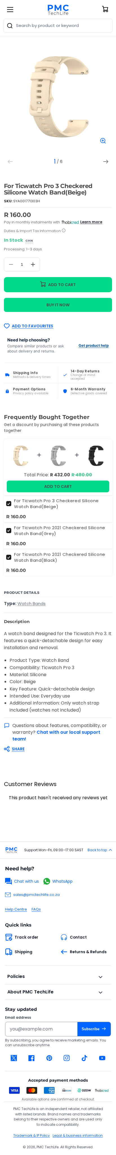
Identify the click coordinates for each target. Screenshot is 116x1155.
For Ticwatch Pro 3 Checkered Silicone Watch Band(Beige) (56, 503)
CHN (29, 241)
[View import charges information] (64, 230)
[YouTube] (102, 1058)
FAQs (36, 909)
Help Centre (16, 909)
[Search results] (10, 25)
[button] (55, 749)
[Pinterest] (49, 1058)
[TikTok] (84, 1058)
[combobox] (58, 25)
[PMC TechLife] (58, 9)
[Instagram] (67, 1058)
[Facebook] (32, 1058)
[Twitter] (14, 1058)
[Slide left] (10, 161)
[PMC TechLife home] (11, 850)
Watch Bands (31, 603)
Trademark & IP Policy (31, 1135)
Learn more (91, 221)
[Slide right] (106, 161)
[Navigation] (10, 9)
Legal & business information (78, 1135)
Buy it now (58, 305)
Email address (18, 1017)
